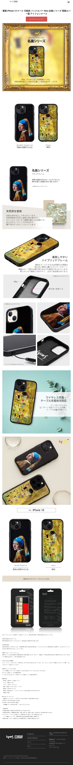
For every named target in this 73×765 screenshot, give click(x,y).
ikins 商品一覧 (30, 734)
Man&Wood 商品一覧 (32, 738)
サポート (29, 746)
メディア (29, 742)
